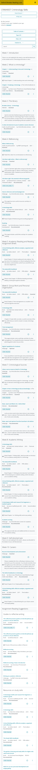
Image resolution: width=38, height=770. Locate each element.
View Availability (8, 185)
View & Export (18, 13)
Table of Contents (18, 31)
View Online (6, 76)
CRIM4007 (8, 25)
